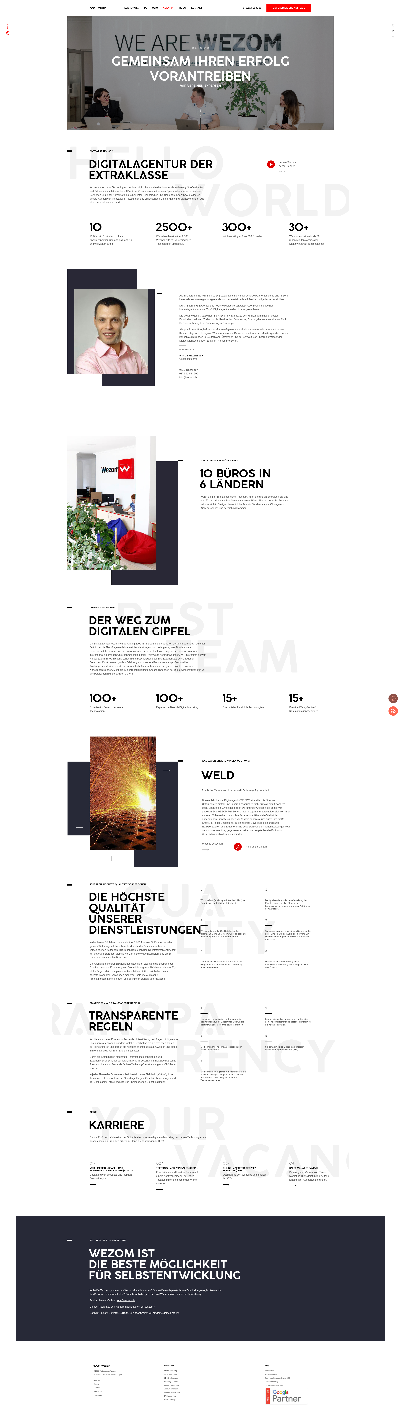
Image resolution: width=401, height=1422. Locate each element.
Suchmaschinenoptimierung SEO (277, 1378)
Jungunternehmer (171, 1389)
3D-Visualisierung (171, 1378)
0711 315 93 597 (252, 8)
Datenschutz (98, 1391)
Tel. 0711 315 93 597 (79, 393)
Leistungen (131, 8)
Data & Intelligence (171, 1400)
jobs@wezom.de (76, 418)
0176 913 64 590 (188, 373)
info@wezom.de (188, 377)
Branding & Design (171, 1382)
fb (393, 24)
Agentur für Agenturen (172, 1392)
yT (393, 31)
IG (393, 37)
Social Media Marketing (274, 1385)
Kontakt (196, 8)
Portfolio (151, 8)
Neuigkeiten (269, 1371)
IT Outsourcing (170, 1396)
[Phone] (393, 698)
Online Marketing (170, 1371)
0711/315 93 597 (125, 1313)
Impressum (98, 1395)
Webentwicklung (170, 1374)
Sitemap (97, 1388)
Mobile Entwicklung (171, 1385)
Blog (182, 8)
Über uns (97, 1380)
